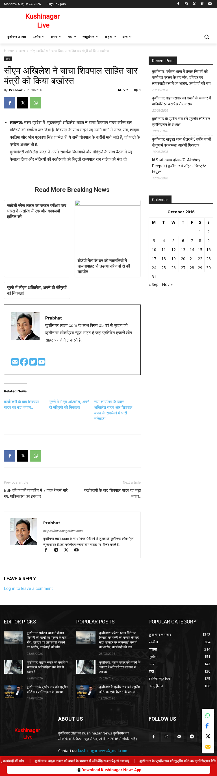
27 (183, 267)
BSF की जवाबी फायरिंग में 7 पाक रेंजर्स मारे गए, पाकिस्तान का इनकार (36, 493)
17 (154, 258)
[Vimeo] (202, 4)
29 (200, 267)
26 (173, 267)
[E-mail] (15, 363)
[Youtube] (210, 4)
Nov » (167, 284)
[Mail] (179, 737)
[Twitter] (33, 363)
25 (163, 267)
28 (192, 267)
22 (200, 258)
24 (154, 267)
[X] (194, 4)
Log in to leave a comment (28, 588)
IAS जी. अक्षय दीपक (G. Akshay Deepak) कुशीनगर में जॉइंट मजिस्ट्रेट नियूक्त (179, 166)
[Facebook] (178, 4)
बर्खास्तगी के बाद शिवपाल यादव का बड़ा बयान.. (112, 493)
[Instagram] (186, 4)
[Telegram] (58, 550)
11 (163, 249)
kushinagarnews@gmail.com (102, 750)
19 (173, 258)
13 (183, 249)
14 (192, 249)
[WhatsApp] (35, 102)
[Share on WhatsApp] (208, 715)
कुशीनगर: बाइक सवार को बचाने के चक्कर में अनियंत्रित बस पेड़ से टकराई (181, 101)
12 (173, 249)
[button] (206, 37)
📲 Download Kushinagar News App (108, 769)
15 (200, 249)
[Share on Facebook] (208, 726)
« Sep (154, 284)
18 (163, 258)
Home (9, 50)
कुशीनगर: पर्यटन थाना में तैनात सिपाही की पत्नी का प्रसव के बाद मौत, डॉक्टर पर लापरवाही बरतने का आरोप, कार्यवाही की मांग (181, 77)
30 (208, 267)
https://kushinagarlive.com (63, 531)
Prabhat (16, 90)
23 (208, 258)
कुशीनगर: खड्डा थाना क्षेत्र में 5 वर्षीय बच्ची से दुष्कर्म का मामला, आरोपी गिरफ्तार (181, 142)
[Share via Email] (208, 747)
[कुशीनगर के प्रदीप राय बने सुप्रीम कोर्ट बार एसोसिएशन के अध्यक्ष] (13, 691)
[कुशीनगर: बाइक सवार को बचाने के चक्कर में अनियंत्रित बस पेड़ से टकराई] (13, 667)
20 (183, 258)
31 (154, 276)
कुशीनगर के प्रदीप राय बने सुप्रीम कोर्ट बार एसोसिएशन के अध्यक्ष (181, 121)
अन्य (22, 50)
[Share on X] (208, 736)
